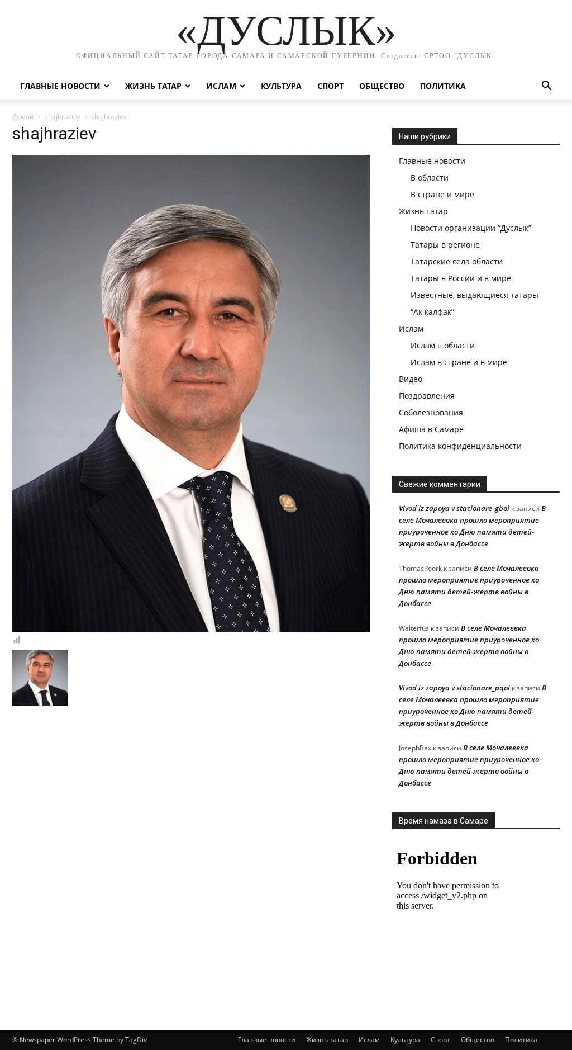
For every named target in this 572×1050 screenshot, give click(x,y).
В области (430, 177)
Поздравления (427, 395)
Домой (23, 116)
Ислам (221, 86)
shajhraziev (62, 116)
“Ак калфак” (432, 311)
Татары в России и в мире (461, 278)
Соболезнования (431, 412)
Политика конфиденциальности (460, 446)
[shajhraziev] (191, 629)
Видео (410, 378)
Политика (443, 86)
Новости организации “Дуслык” (471, 228)
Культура (281, 86)
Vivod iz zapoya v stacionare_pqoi (454, 688)
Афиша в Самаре (431, 429)
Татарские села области (457, 261)
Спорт (330, 86)
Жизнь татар (153, 86)
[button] (546, 87)
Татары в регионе (445, 244)
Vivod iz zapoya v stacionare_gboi (454, 508)
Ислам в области (443, 345)
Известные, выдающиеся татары (474, 295)
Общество (381, 86)
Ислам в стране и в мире (459, 362)
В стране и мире (442, 194)
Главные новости (60, 86)
